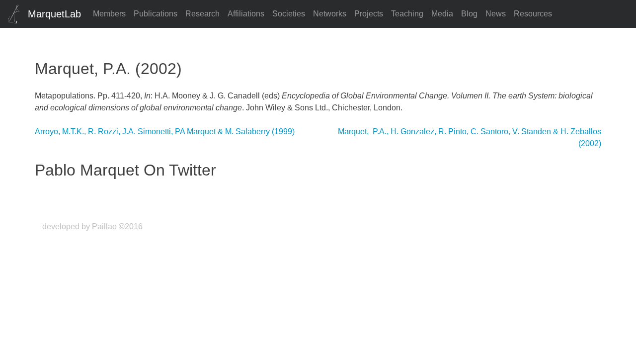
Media (442, 13)
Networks (329, 13)
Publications (155, 13)
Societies (288, 13)
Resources (533, 13)
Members (109, 13)
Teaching (407, 13)
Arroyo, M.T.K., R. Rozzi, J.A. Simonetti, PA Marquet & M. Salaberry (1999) (165, 131)
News (495, 13)
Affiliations (246, 13)
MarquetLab (54, 13)
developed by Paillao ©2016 (92, 226)
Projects (368, 13)
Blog (469, 13)
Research (202, 13)
